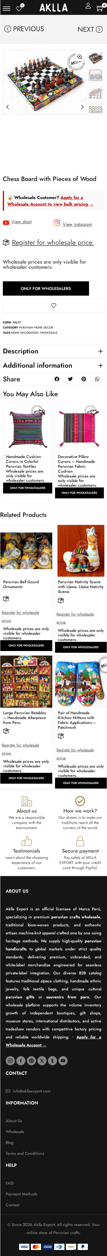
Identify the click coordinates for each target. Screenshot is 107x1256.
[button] (7, 107)
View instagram (77, 224)
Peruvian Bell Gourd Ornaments (21, 584)
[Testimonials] (27, 841)
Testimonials (26, 851)
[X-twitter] (42, 1060)
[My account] (88, 6)
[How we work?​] (80, 801)
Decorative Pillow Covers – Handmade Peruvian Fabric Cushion (76, 464)
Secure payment (80, 851)
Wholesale (48, 333)
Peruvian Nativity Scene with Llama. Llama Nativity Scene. (81, 586)
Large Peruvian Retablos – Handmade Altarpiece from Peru (24, 717)
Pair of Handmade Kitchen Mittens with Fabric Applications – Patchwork (77, 720)
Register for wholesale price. (53, 242)
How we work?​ (80, 811)
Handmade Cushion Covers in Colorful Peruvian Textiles (23, 461)
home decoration (25, 333)
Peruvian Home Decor (36, 327)
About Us (17, 891)
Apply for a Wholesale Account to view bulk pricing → (50, 200)
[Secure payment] (80, 841)
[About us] (27, 801)
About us (27, 811)
